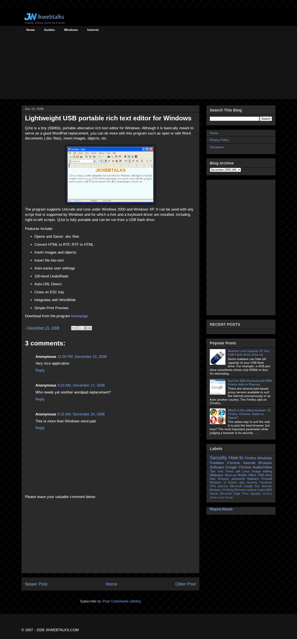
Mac (213, 478)
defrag (230, 489)
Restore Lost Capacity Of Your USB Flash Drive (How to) (249, 352)
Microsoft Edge (230, 493)
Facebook (266, 482)
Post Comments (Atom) (122, 601)
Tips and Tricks (221, 471)
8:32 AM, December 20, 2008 (81, 414)
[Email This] (73, 328)
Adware (214, 497)
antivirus (223, 486)
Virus (245, 493)
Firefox (250, 458)
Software (217, 467)
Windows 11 (218, 482)
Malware (253, 478)
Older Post (185, 584)
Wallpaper (217, 475)
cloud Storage (226, 497)
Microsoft (236, 486)
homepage (79, 316)
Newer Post (36, 584)
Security (218, 457)
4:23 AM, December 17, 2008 (81, 385)
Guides (49, 30)
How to (236, 457)
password (238, 478)
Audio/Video (262, 467)
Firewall (266, 478)
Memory (267, 486)
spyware (255, 493)
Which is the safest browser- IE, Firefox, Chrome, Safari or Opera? (249, 413)
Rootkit (232, 482)
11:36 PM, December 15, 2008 (82, 357)
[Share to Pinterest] (90, 328)
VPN (213, 486)
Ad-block (267, 493)
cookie (261, 489)
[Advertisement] (148, 66)
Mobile (242, 475)
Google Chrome (238, 467)
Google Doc (252, 486)
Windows (71, 30)
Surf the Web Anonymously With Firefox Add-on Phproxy (250, 382)
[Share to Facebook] (85, 328)
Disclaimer (217, 147)
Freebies (217, 463)
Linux (246, 471)
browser (223, 478)
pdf (238, 471)
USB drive (265, 475)
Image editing (262, 471)
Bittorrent (240, 489)
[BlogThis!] (77, 328)
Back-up (230, 475)
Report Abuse (221, 509)
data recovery (248, 482)
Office (252, 475)
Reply (40, 370)
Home (30, 30)
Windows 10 (217, 489)
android (251, 489)
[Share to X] (81, 328)
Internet (93, 30)
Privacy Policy (219, 140)
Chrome (233, 463)
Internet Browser (257, 463)
